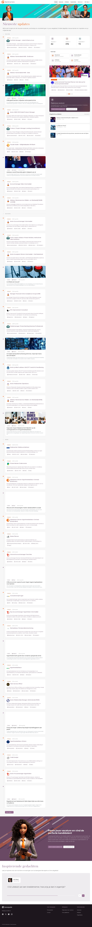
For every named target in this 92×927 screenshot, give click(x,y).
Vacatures (61, 2)
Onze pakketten (71, 109)
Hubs (87, 2)
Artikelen (67, 2)
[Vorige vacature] (51, 72)
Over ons (80, 2)
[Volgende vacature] (87, 72)
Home (56, 2)
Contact (49, 912)
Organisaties (73, 2)
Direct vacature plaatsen (57, 109)
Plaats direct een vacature (67, 910)
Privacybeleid (50, 910)
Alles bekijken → (87, 114)
